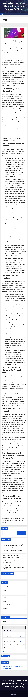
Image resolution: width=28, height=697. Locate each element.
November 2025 (6, 608)
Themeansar (14, 694)
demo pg (4, 666)
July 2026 (5, 590)
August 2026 (5, 587)
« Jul (3, 651)
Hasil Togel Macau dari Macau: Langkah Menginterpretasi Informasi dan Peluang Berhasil (13, 567)
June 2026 (5, 594)
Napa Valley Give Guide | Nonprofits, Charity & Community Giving (14, 6)
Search (4, 528)
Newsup (22, 692)
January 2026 (6, 605)
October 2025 (6, 612)
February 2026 (6, 601)
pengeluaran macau (12, 666)
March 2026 (5, 597)
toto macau (9, 668)
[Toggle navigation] (15, 14)
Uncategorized (6, 621)
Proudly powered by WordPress (9, 692)
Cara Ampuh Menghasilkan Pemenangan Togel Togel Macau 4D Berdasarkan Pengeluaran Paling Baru (13, 545)
